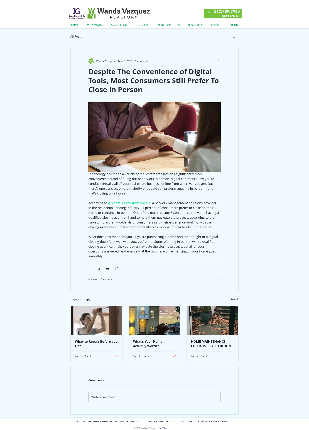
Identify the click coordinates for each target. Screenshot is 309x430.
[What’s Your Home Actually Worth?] (154, 320)
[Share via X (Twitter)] (98, 268)
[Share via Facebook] (90, 268)
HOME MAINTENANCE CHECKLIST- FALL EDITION (211, 343)
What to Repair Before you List (96, 343)
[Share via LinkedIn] (107, 268)
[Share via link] (116, 268)
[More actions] (218, 61)
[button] (234, 36)
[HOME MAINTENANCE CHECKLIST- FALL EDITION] (212, 320)
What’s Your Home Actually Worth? (148, 343)
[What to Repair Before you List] (96, 320)
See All (234, 299)
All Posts (76, 36)
